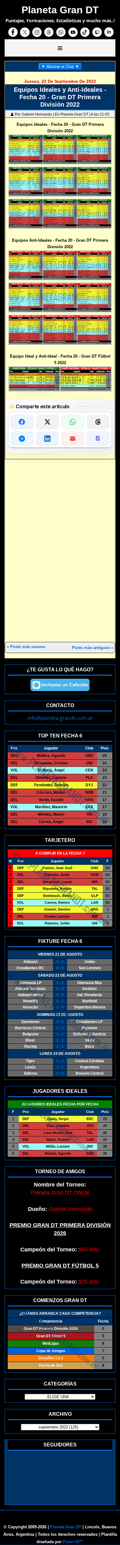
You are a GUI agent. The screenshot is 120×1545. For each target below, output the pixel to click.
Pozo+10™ (73, 1541)
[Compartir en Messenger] (22, 438)
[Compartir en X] (47, 422)
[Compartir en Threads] (98, 422)
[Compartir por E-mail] (72, 438)
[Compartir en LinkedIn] (47, 438)
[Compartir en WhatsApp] (72, 422)
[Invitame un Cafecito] (60, 685)
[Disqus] (60, 551)
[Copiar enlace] (98, 438)
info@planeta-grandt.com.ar (60, 718)
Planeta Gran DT (65, 1527)
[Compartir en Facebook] (22, 422)
